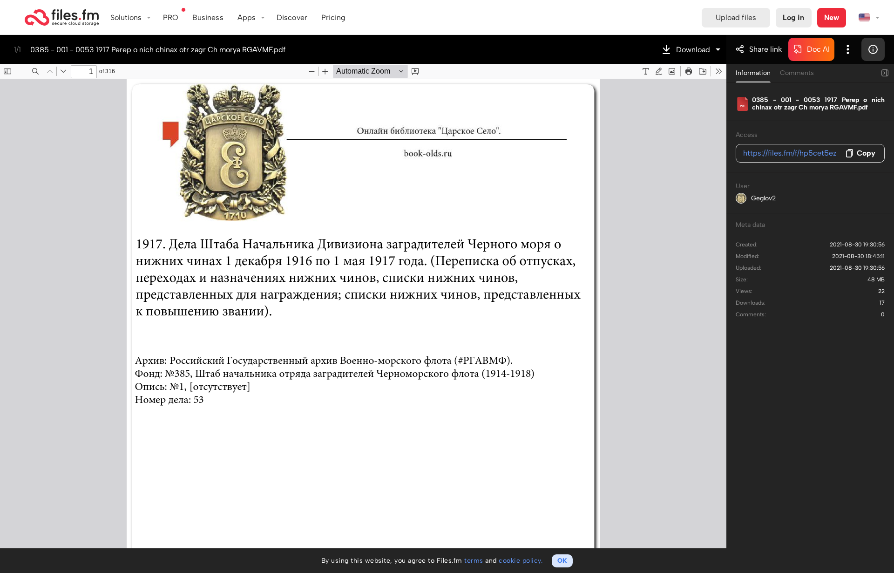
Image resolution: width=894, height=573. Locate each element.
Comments (797, 73)
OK (562, 561)
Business (208, 17)
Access (747, 135)
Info (873, 49)
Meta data (750, 225)
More (848, 49)
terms (473, 561)
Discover (292, 17)
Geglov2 (763, 198)
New (831, 17)
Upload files (736, 17)
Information (753, 73)
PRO (170, 17)
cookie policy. (520, 561)
